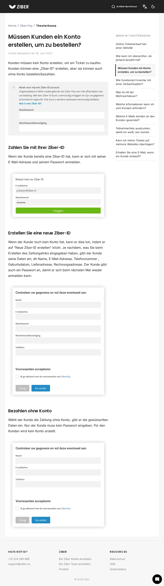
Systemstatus (118, 569)
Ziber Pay (26, 26)
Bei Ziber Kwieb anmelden (75, 559)
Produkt (64, 569)
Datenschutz (117, 559)
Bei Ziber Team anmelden (75, 564)
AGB (112, 564)
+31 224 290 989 (18, 559)
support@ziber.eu (19, 564)
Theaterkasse (46, 26)
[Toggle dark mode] (153, 6)
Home (12, 26)
